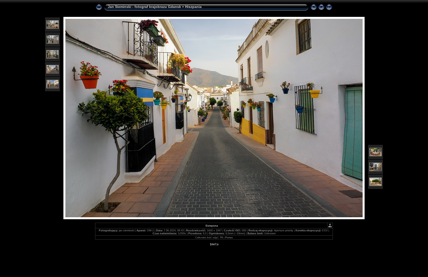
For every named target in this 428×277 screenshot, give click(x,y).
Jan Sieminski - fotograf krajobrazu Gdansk (144, 7)
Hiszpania (193, 7)
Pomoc (229, 237)
